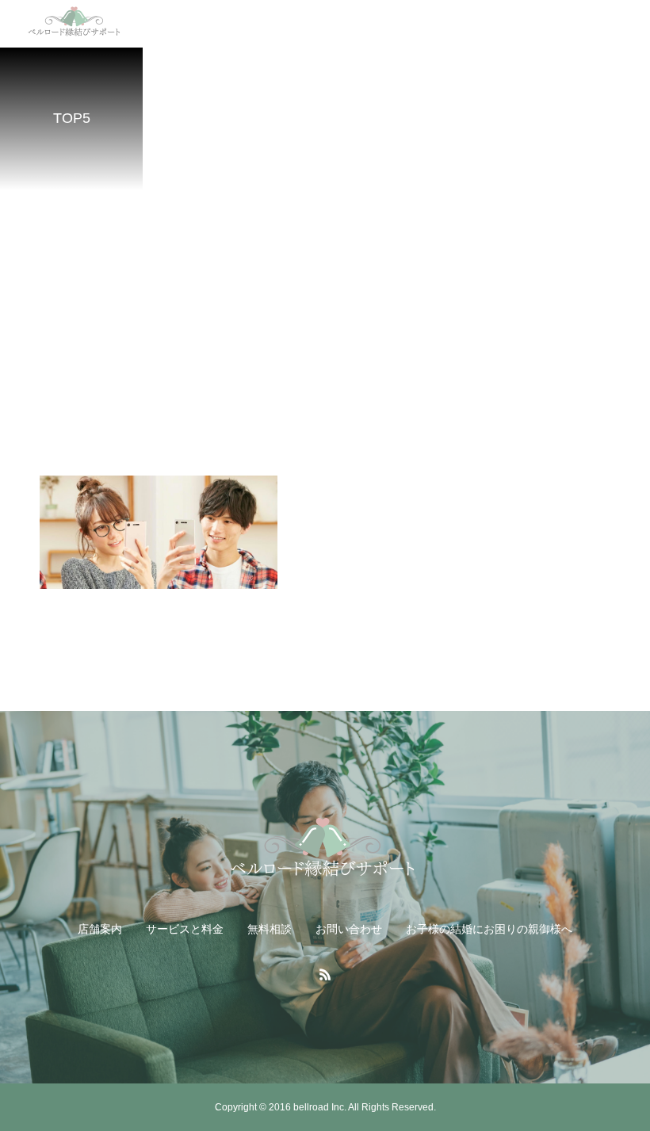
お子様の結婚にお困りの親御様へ (489, 929)
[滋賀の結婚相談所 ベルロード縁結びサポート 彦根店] (325, 852)
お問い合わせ (348, 929)
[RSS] (325, 974)
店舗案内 (100, 929)
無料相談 (269, 929)
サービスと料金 (185, 929)
